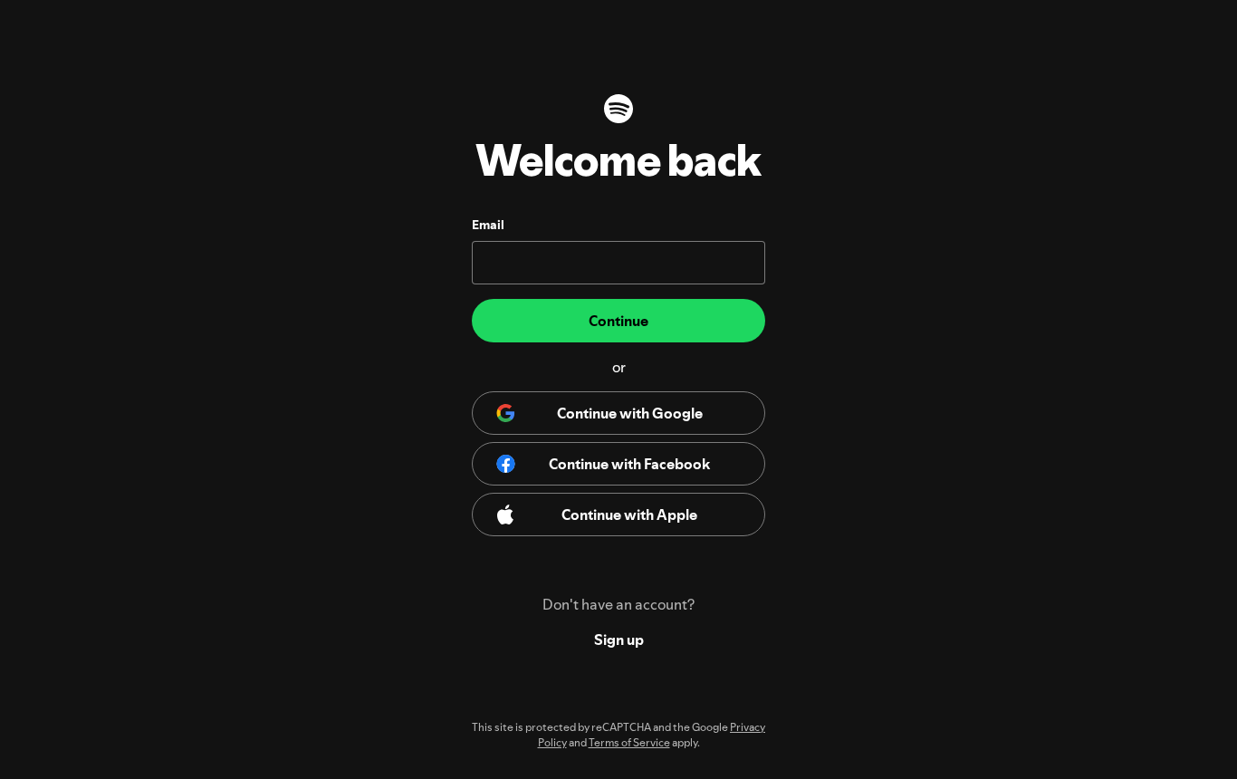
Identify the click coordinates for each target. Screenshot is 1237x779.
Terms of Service (629, 742)
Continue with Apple (629, 514)
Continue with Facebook (629, 464)
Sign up (619, 639)
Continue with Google (630, 413)
